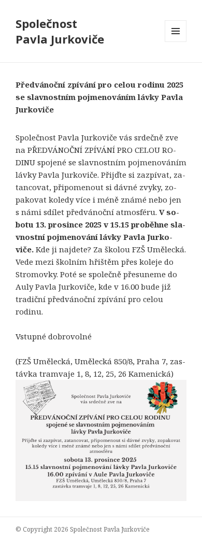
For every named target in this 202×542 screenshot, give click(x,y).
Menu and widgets (175, 41)
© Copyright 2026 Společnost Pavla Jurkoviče (83, 529)
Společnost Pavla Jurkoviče (60, 31)
